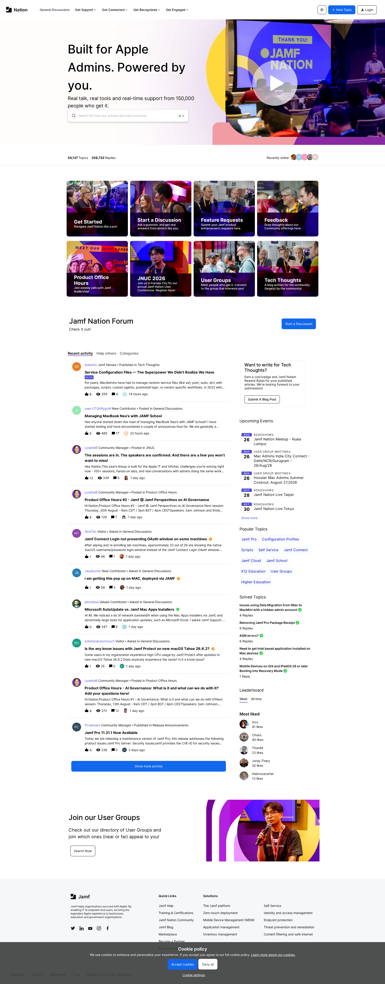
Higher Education (255, 582)
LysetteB (91, 448)
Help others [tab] (106, 353)
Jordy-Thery (261, 761)
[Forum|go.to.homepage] (17, 9)
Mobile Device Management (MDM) (228, 920)
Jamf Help (166, 906)
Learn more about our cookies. (273, 955)
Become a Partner (172, 941)
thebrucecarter (263, 774)
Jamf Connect (296, 550)
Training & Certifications (176, 913)
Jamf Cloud (251, 560)
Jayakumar (93, 571)
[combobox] (128, 115)
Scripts (247, 550)
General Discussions (55, 10)
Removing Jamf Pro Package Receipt (267, 623)
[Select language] (321, 9)
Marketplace (168, 934)
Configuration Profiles (280, 539)
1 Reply (245, 676)
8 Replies (246, 628)
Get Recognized (145, 10)
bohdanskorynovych (100, 641)
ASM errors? (249, 635)
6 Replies (246, 641)
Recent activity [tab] (80, 353)
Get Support (84, 10)
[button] (192, 975)
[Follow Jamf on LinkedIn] (81, 928)
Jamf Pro (249, 539)
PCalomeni (92, 725)
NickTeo (90, 531)
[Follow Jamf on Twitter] (73, 928)
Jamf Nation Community (176, 920)
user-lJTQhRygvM (98, 408)
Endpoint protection (278, 920)
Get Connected (113, 10)
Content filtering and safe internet (288, 934)
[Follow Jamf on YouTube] (90, 928)
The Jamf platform (216, 906)
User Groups (281, 571)
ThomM (257, 748)
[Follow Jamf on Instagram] (99, 928)
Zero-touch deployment (220, 913)
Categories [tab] (129, 353)
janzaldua (92, 602)
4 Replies (246, 615)
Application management (221, 927)
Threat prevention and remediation (289, 927)
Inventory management (220, 934)
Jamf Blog (166, 927)
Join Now (81, 856)
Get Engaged (175, 10)
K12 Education (253, 571)
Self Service (268, 550)
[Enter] (72, 115)
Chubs (256, 735)
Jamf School (276, 560)
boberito (91, 365)
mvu (255, 722)
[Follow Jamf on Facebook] (107, 928)
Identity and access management (288, 913)
